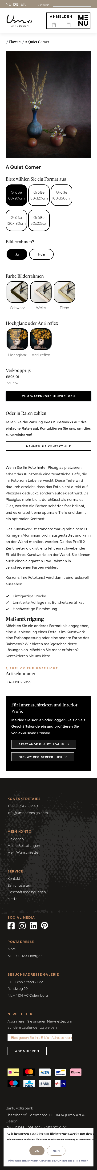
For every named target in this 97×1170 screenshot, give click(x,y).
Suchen (42, 4)
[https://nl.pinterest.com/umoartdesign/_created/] (44, 925)
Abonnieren (27, 1051)
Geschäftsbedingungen (27, 891)
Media (12, 898)
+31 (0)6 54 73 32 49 (23, 805)
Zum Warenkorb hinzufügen (48, 396)
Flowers (15, 42)
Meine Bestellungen (24, 845)
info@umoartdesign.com (28, 812)
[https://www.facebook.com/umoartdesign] (11, 925)
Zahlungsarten (19, 885)
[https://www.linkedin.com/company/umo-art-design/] (33, 925)
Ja (17, 254)
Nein (41, 254)
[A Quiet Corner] (48, 104)
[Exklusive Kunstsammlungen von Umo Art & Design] (19, 21)
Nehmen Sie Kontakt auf (48, 446)
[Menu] (83, 20)
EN (23, 4)
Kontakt (14, 878)
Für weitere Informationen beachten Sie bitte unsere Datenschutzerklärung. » (48, 1160)
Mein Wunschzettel (23, 852)
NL (8, 4)
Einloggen (16, 838)
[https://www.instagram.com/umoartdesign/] (22, 925)
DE (16, 4)
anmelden (61, 16)
